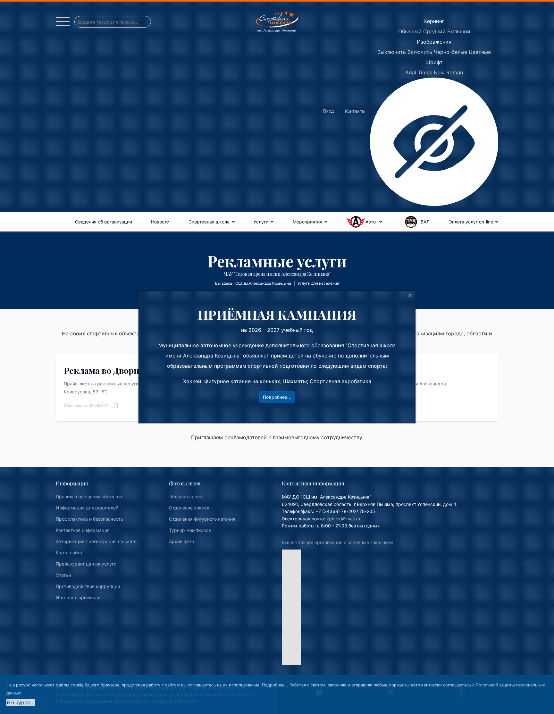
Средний (434, 31)
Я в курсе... (20, 702)
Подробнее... (275, 685)
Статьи (63, 575)
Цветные (480, 52)
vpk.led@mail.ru (343, 518)
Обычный (410, 31)
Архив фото (181, 541)
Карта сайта (69, 552)
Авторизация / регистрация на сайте (96, 541)
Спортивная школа (209, 221)
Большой (458, 31)
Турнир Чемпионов (190, 530)
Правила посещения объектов (89, 496)
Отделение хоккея (189, 507)
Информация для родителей (87, 507)
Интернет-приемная (78, 597)
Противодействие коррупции (88, 586)
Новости (160, 221)
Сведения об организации (103, 221)
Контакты (355, 111)
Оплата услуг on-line (471, 221)
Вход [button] (328, 110)
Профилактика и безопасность (89, 519)
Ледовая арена (185, 496)
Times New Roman (440, 72)
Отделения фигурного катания (202, 519)
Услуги (261, 221)
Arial (410, 72)
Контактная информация (83, 530)
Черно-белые (450, 52)
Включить (419, 52)
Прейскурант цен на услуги (86, 564)
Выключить (391, 52)
